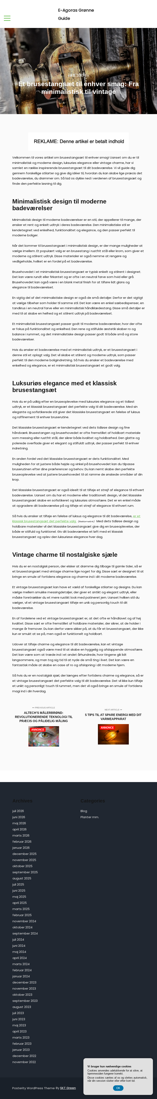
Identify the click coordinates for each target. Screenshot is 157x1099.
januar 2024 (21, 976)
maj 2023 (19, 1025)
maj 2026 (19, 823)
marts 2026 (20, 835)
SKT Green (68, 1088)
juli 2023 (18, 1013)
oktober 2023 (22, 994)
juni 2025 (18, 890)
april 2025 (19, 903)
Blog (84, 811)
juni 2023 (18, 1019)
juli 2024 (18, 939)
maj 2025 (19, 897)
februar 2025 (22, 915)
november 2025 (24, 860)
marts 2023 (20, 1037)
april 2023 (19, 1031)
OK (118, 1088)
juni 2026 (18, 817)
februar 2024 (22, 970)
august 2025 (21, 878)
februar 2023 (21, 1043)
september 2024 (25, 933)
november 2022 (24, 1062)
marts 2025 (21, 909)
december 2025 (24, 854)
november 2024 (24, 921)
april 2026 (19, 829)
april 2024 (19, 958)
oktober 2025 (22, 866)
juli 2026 (18, 811)
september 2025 (25, 872)
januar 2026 (21, 848)
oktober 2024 (22, 927)
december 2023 (24, 982)
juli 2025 (18, 884)
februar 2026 (21, 841)
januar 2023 (21, 1050)
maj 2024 (19, 952)
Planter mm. (90, 817)
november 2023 (24, 988)
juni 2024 (18, 945)
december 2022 (24, 1056)
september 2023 (25, 1001)
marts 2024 (21, 964)
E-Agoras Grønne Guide (76, 14)
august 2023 (21, 1007)
